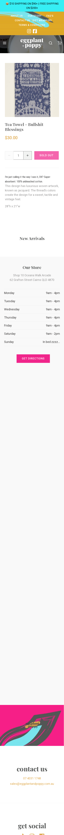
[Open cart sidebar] (59, 42)
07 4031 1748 (32, 778)
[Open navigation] (4, 42)
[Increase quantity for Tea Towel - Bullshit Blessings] (27, 155)
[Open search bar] (50, 42)
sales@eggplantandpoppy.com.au (32, 783)
